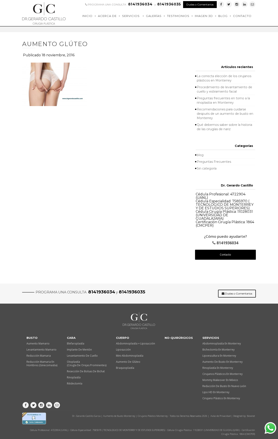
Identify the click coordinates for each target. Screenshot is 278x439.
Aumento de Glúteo (128, 362)
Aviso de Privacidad (220, 415)
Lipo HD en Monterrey (215, 392)
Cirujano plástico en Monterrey (221, 398)
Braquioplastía (125, 368)
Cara (71, 337)
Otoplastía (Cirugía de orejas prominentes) (86, 363)
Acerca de (107, 16)
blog (200, 155)
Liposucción (123, 349)
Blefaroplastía (75, 343)
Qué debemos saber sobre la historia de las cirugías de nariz (224, 127)
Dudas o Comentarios (199, 4)
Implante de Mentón (79, 349)
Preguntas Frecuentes (214, 162)
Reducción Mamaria (38, 356)
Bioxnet (251, 415)
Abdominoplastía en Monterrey (221, 343)
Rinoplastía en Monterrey (217, 368)
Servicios (131, 16)
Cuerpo (122, 337)
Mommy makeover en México (220, 380)
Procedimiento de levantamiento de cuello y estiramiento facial (224, 89)
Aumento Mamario (38, 343)
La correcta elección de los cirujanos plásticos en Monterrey (224, 78)
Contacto (242, 16)
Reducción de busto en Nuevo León (224, 386)
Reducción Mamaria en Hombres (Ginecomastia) (41, 363)
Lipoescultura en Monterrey (219, 356)
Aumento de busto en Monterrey (222, 362)
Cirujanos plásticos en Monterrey (222, 374)
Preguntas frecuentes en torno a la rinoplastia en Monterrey (223, 100)
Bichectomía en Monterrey (218, 349)
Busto (32, 337)
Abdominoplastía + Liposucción (135, 343)
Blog (223, 16)
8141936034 (226, 243)
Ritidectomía (74, 383)
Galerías (154, 16)
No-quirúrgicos (179, 337)
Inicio (87, 16)
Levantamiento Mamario (41, 349)
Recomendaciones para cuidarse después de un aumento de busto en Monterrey (225, 113)
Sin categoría (207, 168)
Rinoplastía (74, 377)
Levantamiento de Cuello (82, 356)
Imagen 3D (204, 16)
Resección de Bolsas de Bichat (86, 371)
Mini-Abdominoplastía (129, 356)
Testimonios (178, 16)
